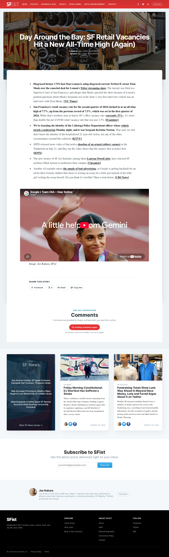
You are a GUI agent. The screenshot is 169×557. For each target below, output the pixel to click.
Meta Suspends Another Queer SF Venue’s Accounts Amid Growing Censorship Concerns (31, 404)
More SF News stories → (31, 425)
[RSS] (149, 4)
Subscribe (157, 4)
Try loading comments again (84, 327)
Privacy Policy (36, 552)
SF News (77, 31)
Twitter (136, 527)
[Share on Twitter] (70, 424)
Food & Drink (75, 4)
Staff (101, 527)
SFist (12, 519)
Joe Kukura (90, 31)
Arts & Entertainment (94, 4)
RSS (134, 531)
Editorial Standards (106, 531)
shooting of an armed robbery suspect (99, 144)
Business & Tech (48, 4)
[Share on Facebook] (75, 424)
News (24, 4)
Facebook (137, 523)
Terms (46, 552)
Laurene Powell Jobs (98, 158)
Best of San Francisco (73, 531)
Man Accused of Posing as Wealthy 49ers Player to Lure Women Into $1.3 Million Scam (31, 392)
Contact (112, 4)
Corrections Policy (106, 536)
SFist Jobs (68, 527)
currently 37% (114, 115)
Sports (62, 4)
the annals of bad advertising (79, 168)
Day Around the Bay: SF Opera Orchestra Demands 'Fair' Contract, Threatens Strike (31, 381)
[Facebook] (138, 4)
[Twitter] (143, 4)
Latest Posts (69, 523)
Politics (34, 4)
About (101, 523)
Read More (123, 494)
